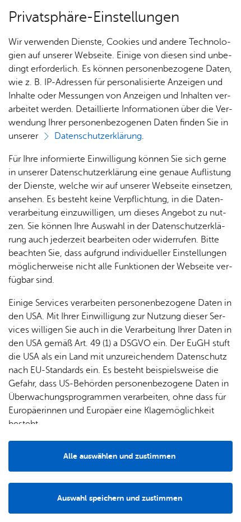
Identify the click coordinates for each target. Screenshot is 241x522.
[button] (120, 498)
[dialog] (120, 261)
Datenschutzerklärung (98, 136)
